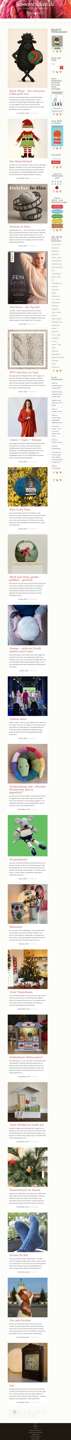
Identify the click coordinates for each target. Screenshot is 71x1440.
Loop (53, 312)
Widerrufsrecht (35, 1434)
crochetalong (56, 273)
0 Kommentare (34, 113)
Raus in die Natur (20, 509)
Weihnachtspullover (58, 357)
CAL (53, 270)
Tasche (54, 344)
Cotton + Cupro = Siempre (26, 439)
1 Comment (32, 670)
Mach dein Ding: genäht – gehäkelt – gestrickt (25, 578)
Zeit (12, 1385)
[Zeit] (28, 1362)
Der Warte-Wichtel (21, 161)
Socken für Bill (19, 1255)
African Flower (56, 244)
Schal (53, 335)
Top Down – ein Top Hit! (25, 307)
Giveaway (55, 286)
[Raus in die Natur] (28, 486)
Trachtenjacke (56, 448)
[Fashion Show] (28, 696)
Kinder (57, 299)
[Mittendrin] (28, 904)
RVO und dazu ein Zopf (24, 372)
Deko (59, 277)
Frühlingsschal (56, 283)
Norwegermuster (57, 322)
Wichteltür (55, 360)
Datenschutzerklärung (35, 1430)
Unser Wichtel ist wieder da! (27, 1124)
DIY (53, 280)
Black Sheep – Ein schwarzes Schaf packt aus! (27, 92)
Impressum (35, 1426)
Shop (35, 1424)
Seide (58, 335)
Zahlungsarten (35, 1438)
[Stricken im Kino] (28, 204)
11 (24, 1416)
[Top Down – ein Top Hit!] (28, 278)
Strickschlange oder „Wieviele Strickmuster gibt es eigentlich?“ (27, 789)
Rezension (55, 331)
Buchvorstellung (57, 267)
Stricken (54, 341)
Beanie (54, 257)
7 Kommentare (32, 246)
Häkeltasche (56, 296)
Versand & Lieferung (35, 1436)
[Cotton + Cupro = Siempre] (28, 417)
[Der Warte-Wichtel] (28, 138)
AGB (35, 1428)
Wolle (53, 364)
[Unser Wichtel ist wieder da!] (28, 1102)
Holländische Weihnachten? (26, 1057)
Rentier (54, 328)
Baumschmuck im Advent (25, 1189)
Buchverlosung (56, 264)
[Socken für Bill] (28, 1232)
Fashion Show (18, 718)
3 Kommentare (34, 1402)
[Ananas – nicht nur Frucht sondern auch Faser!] (28, 625)
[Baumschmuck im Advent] (28, 1167)
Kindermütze (56, 302)
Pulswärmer (55, 325)
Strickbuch (55, 338)
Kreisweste (55, 309)
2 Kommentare (34, 1337)
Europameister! (19, 859)
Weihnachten (56, 354)
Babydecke (55, 251)
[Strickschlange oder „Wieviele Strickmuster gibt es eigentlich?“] (28, 764)
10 (19, 1416)
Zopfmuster (55, 367)
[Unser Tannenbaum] (28, 969)
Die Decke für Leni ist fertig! (57, 403)
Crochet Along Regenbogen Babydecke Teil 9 (57, 420)
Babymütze (55, 254)
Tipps (53, 348)
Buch (59, 257)
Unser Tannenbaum (21, 992)
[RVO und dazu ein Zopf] (28, 349)
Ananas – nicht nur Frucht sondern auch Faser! (25, 650)
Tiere (59, 344)
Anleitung (55, 248)
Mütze (59, 312)
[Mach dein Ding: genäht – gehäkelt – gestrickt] (28, 554)
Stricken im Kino (20, 226)
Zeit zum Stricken (20, 1320)
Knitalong (55, 306)
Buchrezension (56, 261)
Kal (53, 299)
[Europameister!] (28, 835)
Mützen (54, 315)
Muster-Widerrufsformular (35, 1432)
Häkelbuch (55, 290)
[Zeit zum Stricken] (28, 1297)
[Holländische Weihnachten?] (28, 1034)
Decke (54, 277)
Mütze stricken (56, 319)
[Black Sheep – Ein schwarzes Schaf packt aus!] (28, 58)
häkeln (54, 293)
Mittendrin (16, 926)
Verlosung (55, 351)
